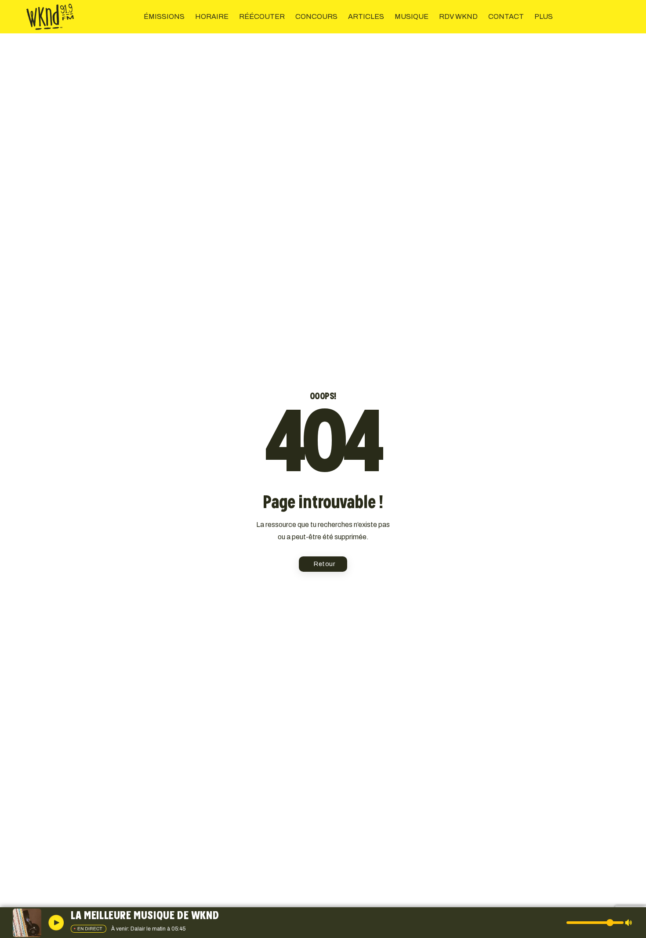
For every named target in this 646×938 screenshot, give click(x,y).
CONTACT (506, 16)
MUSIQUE (411, 16)
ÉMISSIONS (164, 16)
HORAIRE (212, 16)
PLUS (543, 16)
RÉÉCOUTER (262, 16)
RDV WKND (458, 16)
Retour (324, 564)
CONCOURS (316, 16)
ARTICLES (366, 16)
